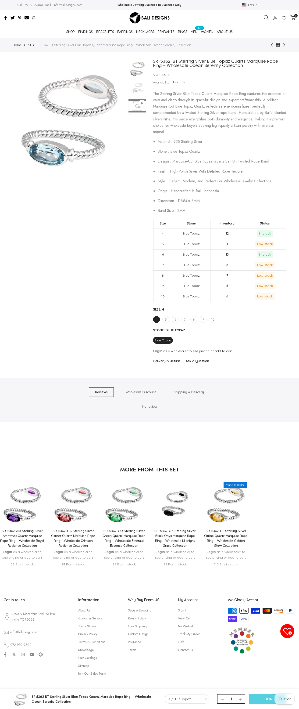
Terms (132, 650)
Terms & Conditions (91, 642)
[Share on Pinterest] (20, 18)
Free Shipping (137, 626)
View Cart (185, 618)
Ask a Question (197, 361)
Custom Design (138, 634)
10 (212, 319)
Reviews (101, 392)
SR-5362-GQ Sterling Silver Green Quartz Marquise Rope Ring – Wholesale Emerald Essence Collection (124, 538)
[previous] (22, 116)
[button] (22, 511)
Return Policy (137, 618)
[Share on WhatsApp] (34, 18)
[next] (116, 116)
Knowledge (86, 650)
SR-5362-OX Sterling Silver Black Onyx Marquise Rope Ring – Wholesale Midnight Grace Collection (175, 538)
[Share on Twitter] (13, 18)
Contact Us (185, 650)
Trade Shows (87, 626)
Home (17, 45)
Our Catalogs (87, 657)
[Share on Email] (27, 18)
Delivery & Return (166, 361)
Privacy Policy (87, 634)
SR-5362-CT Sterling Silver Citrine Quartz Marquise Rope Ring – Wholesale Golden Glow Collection (226, 538)
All (29, 45)
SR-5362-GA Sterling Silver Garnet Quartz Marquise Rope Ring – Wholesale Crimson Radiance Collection (73, 538)
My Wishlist (185, 626)
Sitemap (83, 665)
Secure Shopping (139, 610)
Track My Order (189, 634)
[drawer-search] (266, 17)
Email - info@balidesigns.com (63, 5)
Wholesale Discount (141, 392)
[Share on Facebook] (6, 18)
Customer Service (90, 618)
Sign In (182, 610)
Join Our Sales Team (92, 673)
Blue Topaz (162, 340)
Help (181, 642)
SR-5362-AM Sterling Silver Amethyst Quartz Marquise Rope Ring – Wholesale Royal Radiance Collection (22, 538)
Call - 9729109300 (30, 5)
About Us (84, 610)
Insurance (134, 642)
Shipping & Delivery (189, 392)
